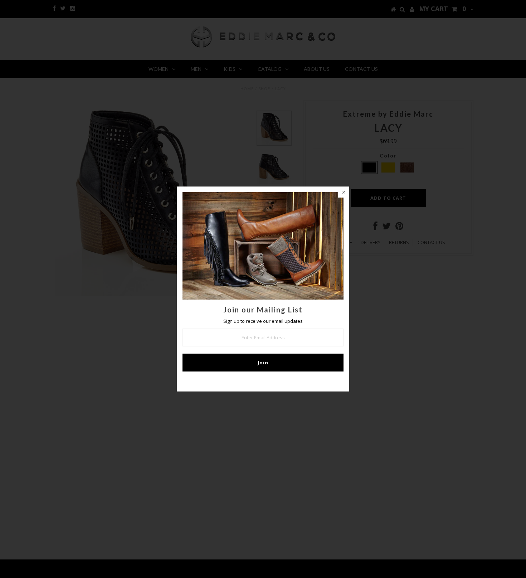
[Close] (343, 192)
